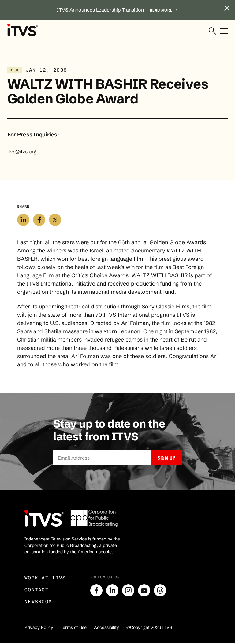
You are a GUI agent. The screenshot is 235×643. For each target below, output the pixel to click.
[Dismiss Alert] (226, 8)
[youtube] (144, 590)
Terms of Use (74, 627)
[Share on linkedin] (23, 220)
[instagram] (128, 590)
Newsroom (38, 601)
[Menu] (224, 31)
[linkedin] (112, 590)
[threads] (160, 590)
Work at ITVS (45, 578)
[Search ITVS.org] (212, 31)
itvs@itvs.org (21, 151)
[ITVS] (22, 29)
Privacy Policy (38, 627)
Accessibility (106, 627)
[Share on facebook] (39, 220)
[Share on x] (55, 220)
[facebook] (96, 590)
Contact (36, 590)
